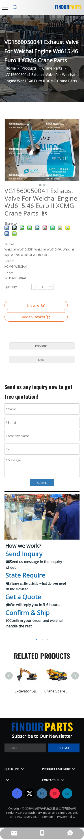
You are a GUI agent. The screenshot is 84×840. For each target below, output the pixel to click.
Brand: (9, 261)
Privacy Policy (66, 817)
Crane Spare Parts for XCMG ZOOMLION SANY (57, 691)
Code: (8, 273)
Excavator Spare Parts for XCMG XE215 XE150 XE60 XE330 (27, 691)
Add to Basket (33, 316)
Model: (9, 244)
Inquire (33, 305)
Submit (42, 483)
